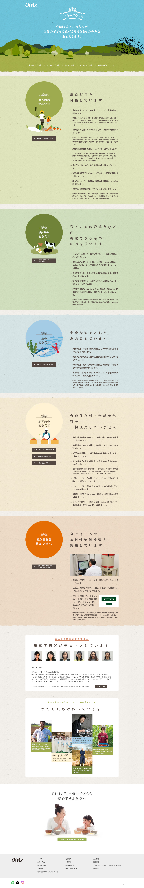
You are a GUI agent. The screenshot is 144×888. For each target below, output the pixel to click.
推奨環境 (96, 868)
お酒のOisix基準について (45, 456)
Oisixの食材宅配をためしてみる (73, 839)
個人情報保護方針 (71, 865)
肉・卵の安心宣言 (53, 65)
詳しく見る (102, 686)
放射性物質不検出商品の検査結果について (45, 566)
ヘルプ (39, 859)
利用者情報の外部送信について (47, 872)
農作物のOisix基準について (45, 138)
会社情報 (96, 859)
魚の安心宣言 (70, 65)
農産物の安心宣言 (35, 65)
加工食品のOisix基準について (45, 450)
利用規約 (68, 859)
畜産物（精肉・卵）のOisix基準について (45, 260)
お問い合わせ (41, 862)
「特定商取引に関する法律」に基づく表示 (107, 865)
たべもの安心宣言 (71, 868)
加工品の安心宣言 (86, 65)
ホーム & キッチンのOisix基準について (45, 462)
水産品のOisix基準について (45, 364)
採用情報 (96, 862)
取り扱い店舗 (41, 865)
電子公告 (40, 868)
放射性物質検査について (106, 65)
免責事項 (68, 862)
